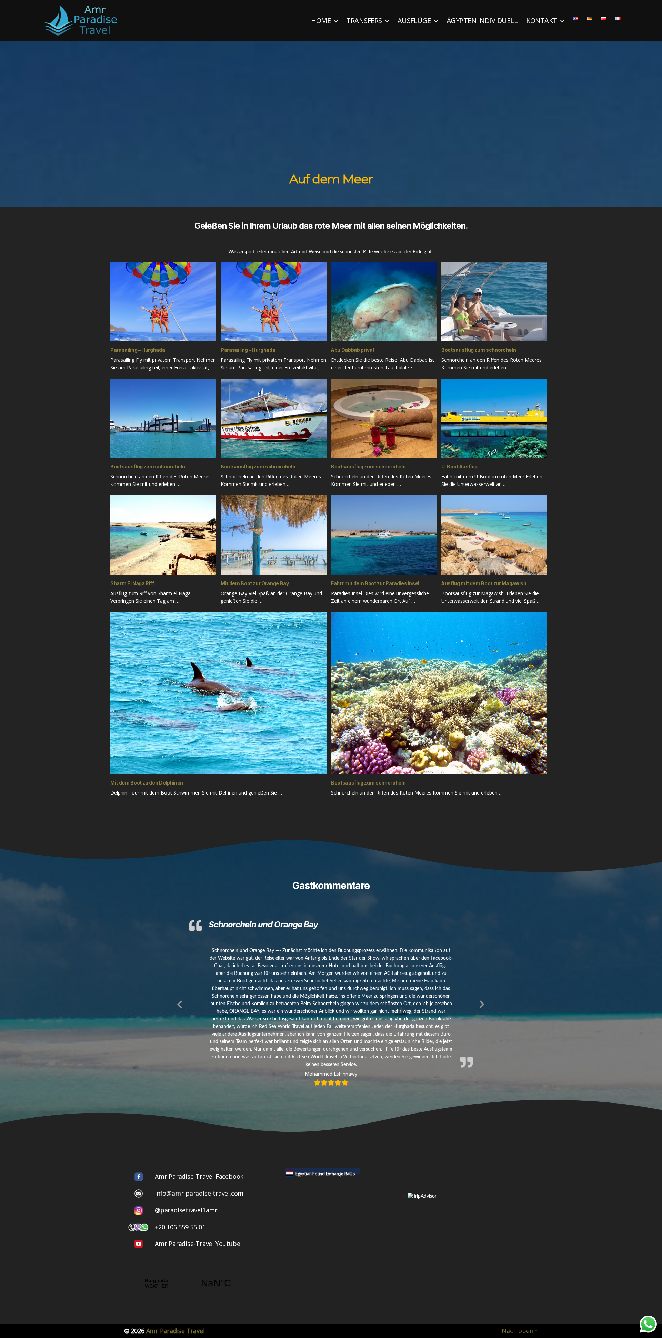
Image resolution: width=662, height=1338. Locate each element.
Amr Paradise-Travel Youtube (197, 1243)
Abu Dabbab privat (352, 350)
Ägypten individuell (482, 21)
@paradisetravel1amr (186, 1210)
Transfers (364, 21)
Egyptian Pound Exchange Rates (325, 1174)
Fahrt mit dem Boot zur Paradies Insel (375, 583)
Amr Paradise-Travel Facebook (199, 1176)
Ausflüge (414, 21)
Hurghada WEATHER (186, 1283)
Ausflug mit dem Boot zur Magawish (483, 583)
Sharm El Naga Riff (132, 583)
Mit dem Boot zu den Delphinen (146, 783)
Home (321, 21)
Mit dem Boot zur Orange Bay (255, 583)
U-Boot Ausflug (459, 466)
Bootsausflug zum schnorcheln (478, 350)
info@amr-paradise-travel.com (199, 1193)
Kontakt (541, 21)
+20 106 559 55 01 (180, 1227)
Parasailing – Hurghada (137, 350)
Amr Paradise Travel (175, 1331)
